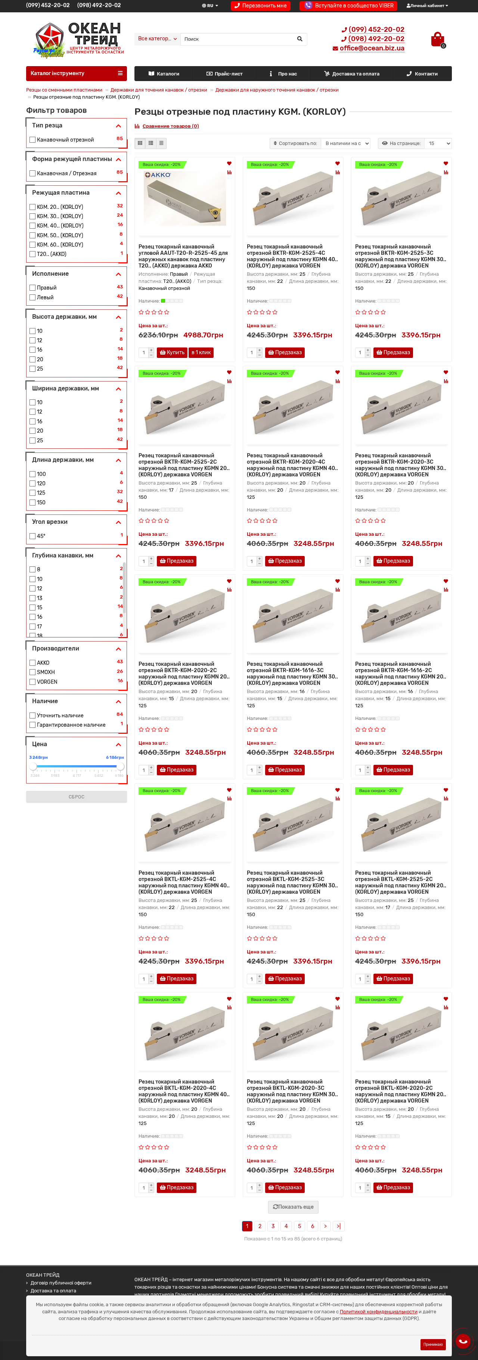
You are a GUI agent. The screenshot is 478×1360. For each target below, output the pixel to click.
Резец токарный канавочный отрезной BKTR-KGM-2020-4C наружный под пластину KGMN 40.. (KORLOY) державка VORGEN (292, 465)
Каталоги (168, 74)
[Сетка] (140, 143)
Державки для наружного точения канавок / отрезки (277, 90)
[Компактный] (161, 143)
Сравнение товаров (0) (171, 126)
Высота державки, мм (64, 316)
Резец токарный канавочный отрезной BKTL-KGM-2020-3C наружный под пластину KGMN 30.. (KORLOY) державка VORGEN (292, 1091)
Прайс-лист (229, 74)
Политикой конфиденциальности (379, 1311)
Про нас (287, 74)
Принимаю (433, 1344)
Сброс (77, 797)
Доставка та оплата (355, 74)
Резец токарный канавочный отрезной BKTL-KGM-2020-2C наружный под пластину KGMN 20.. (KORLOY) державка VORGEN (400, 1091)
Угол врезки (50, 521)
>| (339, 1226)
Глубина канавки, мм (62, 555)
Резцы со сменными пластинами (64, 90)
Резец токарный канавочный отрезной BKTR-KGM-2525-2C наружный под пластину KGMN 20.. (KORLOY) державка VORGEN (184, 465)
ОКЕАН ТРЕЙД (42, 1275)
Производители (55, 648)
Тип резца (47, 125)
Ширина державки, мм (65, 388)
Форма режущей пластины (72, 159)
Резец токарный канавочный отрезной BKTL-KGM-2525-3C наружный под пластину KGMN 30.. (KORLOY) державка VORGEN (292, 882)
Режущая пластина (61, 192)
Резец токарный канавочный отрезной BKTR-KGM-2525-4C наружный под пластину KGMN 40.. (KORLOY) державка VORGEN (292, 256)
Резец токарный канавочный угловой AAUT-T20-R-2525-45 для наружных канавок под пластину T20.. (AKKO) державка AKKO (183, 256)
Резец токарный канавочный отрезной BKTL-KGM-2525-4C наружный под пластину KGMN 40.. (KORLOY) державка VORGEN (184, 882)
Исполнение (50, 273)
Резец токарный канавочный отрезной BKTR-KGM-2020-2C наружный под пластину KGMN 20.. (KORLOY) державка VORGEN (184, 673)
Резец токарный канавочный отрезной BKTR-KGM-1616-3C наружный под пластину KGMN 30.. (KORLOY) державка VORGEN (292, 673)
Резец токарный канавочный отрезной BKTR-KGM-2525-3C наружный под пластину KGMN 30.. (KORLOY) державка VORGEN (400, 256)
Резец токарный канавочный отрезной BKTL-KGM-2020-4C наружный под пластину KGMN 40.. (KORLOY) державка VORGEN (184, 1091)
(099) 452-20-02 (48, 5)
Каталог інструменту (57, 73)
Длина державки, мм (63, 459)
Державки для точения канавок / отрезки (159, 90)
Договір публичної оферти (61, 1283)
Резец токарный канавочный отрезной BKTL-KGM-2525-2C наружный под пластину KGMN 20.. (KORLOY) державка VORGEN (400, 882)
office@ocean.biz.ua (372, 48)
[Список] (150, 143)
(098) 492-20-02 (99, 5)
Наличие (45, 701)
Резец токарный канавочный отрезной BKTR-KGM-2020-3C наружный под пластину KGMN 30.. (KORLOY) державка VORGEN (400, 465)
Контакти (426, 74)
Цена (39, 744)
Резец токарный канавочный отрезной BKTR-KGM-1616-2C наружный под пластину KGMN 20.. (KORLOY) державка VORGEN (400, 673)
